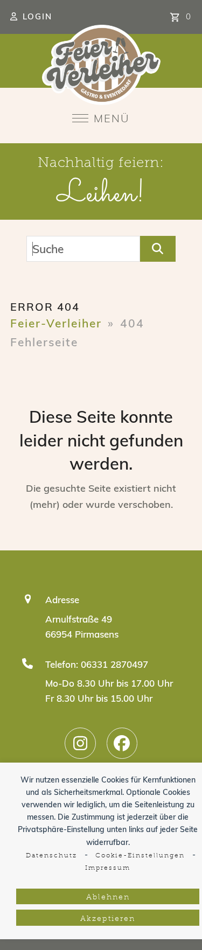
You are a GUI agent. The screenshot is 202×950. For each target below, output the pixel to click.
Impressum (107, 868)
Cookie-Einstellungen (140, 856)
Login (37, 16)
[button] (101, 118)
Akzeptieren (107, 919)
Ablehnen (108, 897)
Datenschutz (51, 856)
